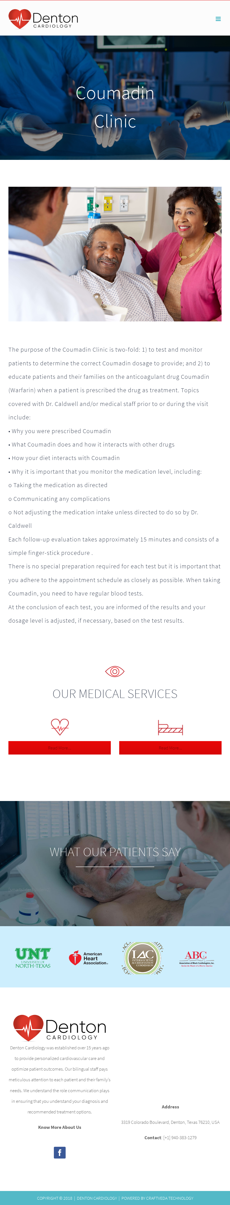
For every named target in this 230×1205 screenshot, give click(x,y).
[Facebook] (60, 1153)
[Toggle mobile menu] (219, 19)
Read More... (59, 748)
